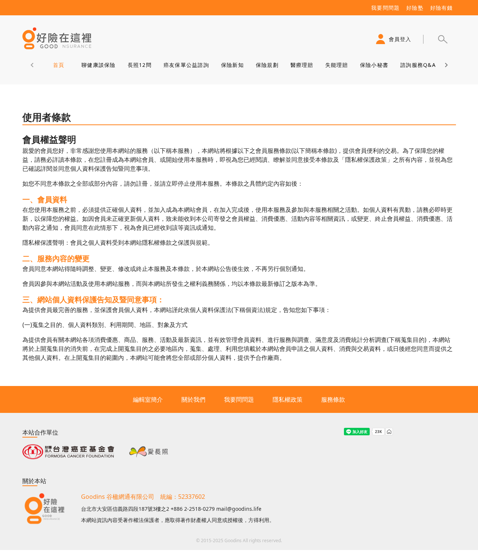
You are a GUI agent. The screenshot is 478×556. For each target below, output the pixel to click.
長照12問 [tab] (139, 64)
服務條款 (333, 399)
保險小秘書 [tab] (374, 64)
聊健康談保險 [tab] (98, 64)
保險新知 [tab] (232, 64)
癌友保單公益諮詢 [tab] (186, 64)
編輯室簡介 (148, 399)
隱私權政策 (287, 399)
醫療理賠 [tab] (301, 64)
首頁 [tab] (58, 64)
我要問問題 (239, 399)
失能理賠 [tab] (336, 64)
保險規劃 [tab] (266, 64)
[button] (442, 39)
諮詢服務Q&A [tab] (418, 64)
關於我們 (193, 399)
